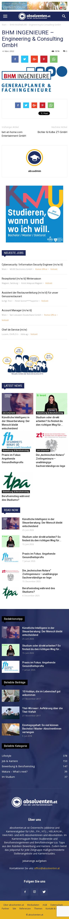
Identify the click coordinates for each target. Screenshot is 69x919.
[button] (64, 16)
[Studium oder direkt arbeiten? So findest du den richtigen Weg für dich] (51, 403)
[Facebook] (24, 891)
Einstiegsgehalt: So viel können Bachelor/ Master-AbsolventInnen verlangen (41, 729)
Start (4, 24)
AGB (45, 904)
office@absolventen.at (47, 868)
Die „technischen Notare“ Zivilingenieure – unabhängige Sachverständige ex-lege (40, 574)
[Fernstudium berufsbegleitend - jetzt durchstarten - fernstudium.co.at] (34, 214)
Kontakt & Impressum (56, 908)
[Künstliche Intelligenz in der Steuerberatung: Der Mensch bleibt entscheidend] (17, 403)
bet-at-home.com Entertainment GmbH (14, 134)
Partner (5, 908)
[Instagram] (34, 891)
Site (14, 908)
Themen (38, 908)
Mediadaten (33, 904)
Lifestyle (6, 755)
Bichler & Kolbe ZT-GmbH (52, 132)
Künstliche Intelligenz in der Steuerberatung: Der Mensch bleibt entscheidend (42, 523)
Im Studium (8, 776)
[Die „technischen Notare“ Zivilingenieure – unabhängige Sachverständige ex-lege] (51, 441)
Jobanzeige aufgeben (34, 861)
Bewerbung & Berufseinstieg (50, 413)
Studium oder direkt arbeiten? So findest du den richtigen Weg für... (49, 421)
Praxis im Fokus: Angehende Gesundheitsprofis (12, 459)
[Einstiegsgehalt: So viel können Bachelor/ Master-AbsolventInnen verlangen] (10, 729)
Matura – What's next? (14, 771)
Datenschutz (56, 904)
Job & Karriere (9, 413)
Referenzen (25, 908)
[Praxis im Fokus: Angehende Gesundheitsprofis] (17, 441)
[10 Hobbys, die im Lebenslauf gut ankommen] (10, 696)
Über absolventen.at (13, 904)
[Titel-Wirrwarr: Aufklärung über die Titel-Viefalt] (10, 713)
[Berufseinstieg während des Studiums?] (17, 482)
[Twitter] (44, 891)
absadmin (34, 171)
